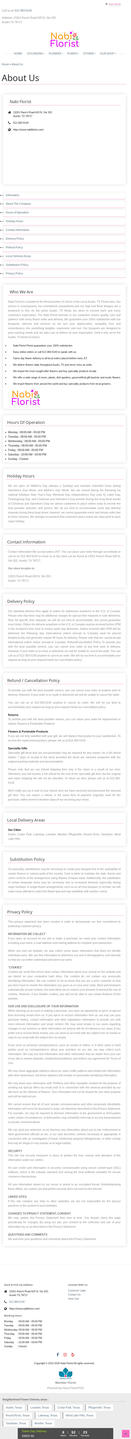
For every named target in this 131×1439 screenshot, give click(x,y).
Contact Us (74, 1294)
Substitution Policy (17, 264)
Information (12, 195)
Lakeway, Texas (47, 1415)
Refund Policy (14, 247)
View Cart (73, 1298)
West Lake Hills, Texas (79, 1415)
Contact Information (17, 229)
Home (18, 53)
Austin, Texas (14, 1407)
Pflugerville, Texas (99, 1407)
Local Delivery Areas (18, 256)
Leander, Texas (40, 1407)
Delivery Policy (15, 238)
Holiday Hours (14, 221)
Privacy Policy (14, 273)
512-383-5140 (23, 10)
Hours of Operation (17, 212)
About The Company (18, 203)
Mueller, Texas (43, 1423)
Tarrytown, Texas (16, 1423)
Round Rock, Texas (18, 1415)
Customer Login (77, 1290)
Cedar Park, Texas (68, 1407)
